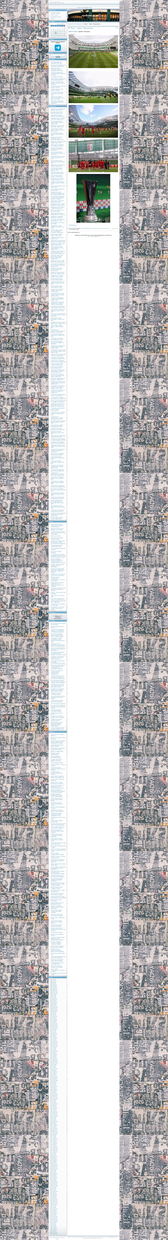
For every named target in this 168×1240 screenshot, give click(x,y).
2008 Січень (53, 981)
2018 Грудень (53, 1169)
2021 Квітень (53, 1210)
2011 (74, 24)
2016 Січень (53, 1118)
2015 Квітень (53, 1105)
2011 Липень (53, 1039)
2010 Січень (53, 1013)
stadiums (83, 228)
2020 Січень (53, 1188)
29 (64, 34)
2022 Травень (53, 1228)
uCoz (57, 1238)
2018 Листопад (54, 1168)
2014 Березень (54, 1086)
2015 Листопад (54, 1115)
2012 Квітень (53, 1052)
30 (51, 36)
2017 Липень (53, 1144)
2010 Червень (53, 1020)
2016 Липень (53, 1127)
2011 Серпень (53, 1041)
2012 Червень (53, 1055)
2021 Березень (54, 1209)
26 (57, 34)
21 (62, 33)
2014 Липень (53, 1092)
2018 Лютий (53, 1154)
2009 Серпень (53, 1005)
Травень (78, 24)
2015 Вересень (54, 1112)
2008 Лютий (53, 982)
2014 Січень (53, 1083)
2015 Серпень (53, 1111)
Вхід (90, 7)
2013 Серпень (53, 1076)
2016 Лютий (53, 1119)
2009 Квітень (53, 1000)
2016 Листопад (54, 1133)
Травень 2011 (60, 24)
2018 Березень (54, 1156)
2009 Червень (53, 1003)
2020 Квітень (53, 1192)
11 (55, 31)
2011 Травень (53, 1036)
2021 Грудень (53, 1222)
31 (53, 36)
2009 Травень (53, 1001)
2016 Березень (54, 1121)
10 (53, 31)
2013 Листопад (54, 1080)
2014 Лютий (53, 1084)
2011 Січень (53, 1030)
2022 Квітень (53, 1226)
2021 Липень (53, 1214)
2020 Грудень (53, 1204)
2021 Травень (53, 1211)
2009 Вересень (54, 1007)
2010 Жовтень (53, 1026)
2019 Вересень (54, 1182)
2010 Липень (53, 1022)
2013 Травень (53, 1071)
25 (55, 34)
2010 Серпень (53, 1023)
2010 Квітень (53, 1017)
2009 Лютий (53, 997)
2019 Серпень (53, 1181)
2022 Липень (53, 1230)
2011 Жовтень (53, 1043)
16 (51, 33)
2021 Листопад (54, 1220)
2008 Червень (53, 986)
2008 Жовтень (53, 991)
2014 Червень (53, 1090)
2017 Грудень (53, 1152)
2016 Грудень (53, 1134)
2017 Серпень (53, 1146)
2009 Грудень (53, 1011)
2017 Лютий (53, 1137)
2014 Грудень (53, 1099)
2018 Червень (53, 1160)
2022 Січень (53, 1223)
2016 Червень (53, 1125)
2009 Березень (54, 998)
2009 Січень (53, 995)
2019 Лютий (53, 1172)
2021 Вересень (54, 1217)
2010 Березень (54, 1016)
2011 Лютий (53, 1032)
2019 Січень (53, 1171)
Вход (97, 236)
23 (51, 34)
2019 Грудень (53, 1187)
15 (64, 31)
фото (105, 228)
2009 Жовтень (53, 1008)
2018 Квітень (53, 1157)
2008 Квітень (53, 984)
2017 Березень (54, 1138)
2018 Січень (53, 1153)
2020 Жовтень (53, 1201)
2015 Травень (53, 1106)
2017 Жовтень (53, 1149)
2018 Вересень (54, 1165)
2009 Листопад (54, 1010)
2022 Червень (53, 1229)
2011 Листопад (53, 1045)
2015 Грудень (53, 1116)
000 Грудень (53, 979)
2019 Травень (53, 1176)
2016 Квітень (53, 1122)
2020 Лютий (53, 1190)
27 (60, 34)
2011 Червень (53, 1038)
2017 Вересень (54, 1147)
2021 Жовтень (53, 1219)
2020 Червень (53, 1195)
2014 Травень (53, 1089)
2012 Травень (53, 1054)
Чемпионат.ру (73, 225)
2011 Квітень (53, 1035)
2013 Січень (53, 1065)
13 (60, 31)
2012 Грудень (53, 1064)
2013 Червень (53, 1073)
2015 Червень (53, 1108)
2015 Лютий (53, 1102)
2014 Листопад (54, 1097)
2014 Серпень (53, 1093)
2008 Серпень (53, 988)
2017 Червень (53, 1143)
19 (57, 33)
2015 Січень (53, 1100)
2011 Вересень (54, 1042)
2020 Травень (53, 1194)
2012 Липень (53, 1057)
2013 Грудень (53, 1081)
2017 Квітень (53, 1140)
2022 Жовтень (53, 1233)
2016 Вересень (54, 1130)
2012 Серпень (53, 1058)
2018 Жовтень (53, 1166)
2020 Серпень (53, 1198)
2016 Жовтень (53, 1131)
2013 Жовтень (53, 1078)
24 (53, 34)
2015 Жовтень (53, 1114)
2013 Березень (54, 1068)
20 (60, 33)
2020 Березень (54, 1191)
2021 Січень (53, 1206)
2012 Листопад (54, 1062)
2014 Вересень (54, 1095)
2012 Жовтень (53, 1061)
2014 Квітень (53, 1087)
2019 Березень (54, 1173)
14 (62, 31)
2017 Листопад (54, 1150)
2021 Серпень (53, 1216)
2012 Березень (54, 1051)
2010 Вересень (54, 1024)
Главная (79, 7)
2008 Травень (53, 985)
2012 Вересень (54, 1060)
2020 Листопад (54, 1203)
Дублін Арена (90, 228)
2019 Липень (53, 1179)
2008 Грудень (53, 994)
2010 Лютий (53, 1014)
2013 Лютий (53, 1067)
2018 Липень (53, 1162)
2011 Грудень (53, 1046)
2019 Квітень (53, 1175)
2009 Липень (53, 1004)
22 (64, 33)
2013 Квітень (53, 1070)
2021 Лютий (53, 1207)
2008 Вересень (54, 989)
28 (62, 34)
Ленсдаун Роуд (100, 228)
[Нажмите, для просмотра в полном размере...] (93, 67)
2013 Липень (53, 1074)
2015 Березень (54, 1103)
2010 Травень (53, 1019)
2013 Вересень (54, 1077)
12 (57, 31)
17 (53, 33)
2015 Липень (53, 1109)
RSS (63, 3)
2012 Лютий (53, 1049)
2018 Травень (53, 1159)
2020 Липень (53, 1197)
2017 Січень (53, 1135)
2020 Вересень (54, 1200)
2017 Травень (53, 1141)
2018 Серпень (53, 1163)
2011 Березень (53, 1033)
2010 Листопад (54, 1027)
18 (55, 33)
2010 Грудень (53, 1029)
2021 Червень (53, 1213)
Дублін (95, 228)
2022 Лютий (53, 1225)
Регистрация (85, 7)
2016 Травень (53, 1124)
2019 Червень (53, 1178)
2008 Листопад (54, 992)
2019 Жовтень (53, 1184)
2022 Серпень (53, 1232)
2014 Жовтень (53, 1096)
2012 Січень (53, 1048)
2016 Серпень (53, 1128)
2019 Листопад (54, 1185)
